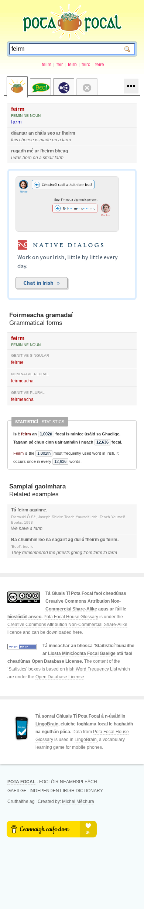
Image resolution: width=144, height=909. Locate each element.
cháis (40, 133)
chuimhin (27, 539)
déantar (19, 133)
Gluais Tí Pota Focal (72, 593)
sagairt (59, 539)
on (54, 139)
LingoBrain (46, 724)
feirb (72, 64)
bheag (61, 151)
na (48, 539)
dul (77, 539)
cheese (26, 139)
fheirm (68, 133)
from (87, 552)
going (76, 552)
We (14, 528)
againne (38, 510)
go (102, 539)
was (17, 157)
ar (58, 133)
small (48, 157)
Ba (14, 539)
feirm (17, 109)
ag (70, 539)
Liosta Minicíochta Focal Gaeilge (82, 653)
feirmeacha (22, 380)
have (24, 528)
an (31, 133)
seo (51, 133)
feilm (46, 64)
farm (16, 122)
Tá (13, 510)
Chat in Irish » (41, 282)
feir (59, 64)
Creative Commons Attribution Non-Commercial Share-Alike (67, 624)
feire (99, 64)
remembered (35, 552)
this (14, 139)
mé (30, 151)
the (52, 552)
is (36, 139)
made (45, 139)
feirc (86, 64)
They (16, 552)
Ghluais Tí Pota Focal (78, 716)
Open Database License (57, 661)
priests (63, 552)
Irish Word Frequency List (91, 669)
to (105, 552)
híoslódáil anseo (24, 616)
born (27, 157)
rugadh (18, 151)
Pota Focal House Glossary (71, 616)
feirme (17, 362)
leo (41, 539)
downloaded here (64, 632)
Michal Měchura (78, 801)
